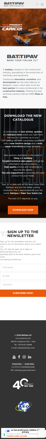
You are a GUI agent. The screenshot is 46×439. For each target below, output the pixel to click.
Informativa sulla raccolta (15, 436)
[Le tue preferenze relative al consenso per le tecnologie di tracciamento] (4, 434)
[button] (43, 4)
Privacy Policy (16, 364)
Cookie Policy (29, 364)
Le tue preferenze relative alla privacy (25, 431)
